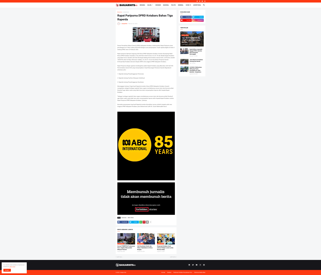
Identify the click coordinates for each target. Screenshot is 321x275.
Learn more (12, 266)
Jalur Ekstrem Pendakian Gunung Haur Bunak (196, 60)
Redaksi (169, 272)
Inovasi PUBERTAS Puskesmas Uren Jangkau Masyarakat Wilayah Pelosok (126, 247)
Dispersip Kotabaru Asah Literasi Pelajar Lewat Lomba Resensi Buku (165, 247)
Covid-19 (188, 5)
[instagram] (200, 265)
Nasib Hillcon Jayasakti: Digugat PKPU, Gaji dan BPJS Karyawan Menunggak (196, 52)
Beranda (142, 5)
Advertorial (197, 5)
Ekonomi (158, 5)
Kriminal (180, 5)
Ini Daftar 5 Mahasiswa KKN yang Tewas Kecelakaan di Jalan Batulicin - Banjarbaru (196, 70)
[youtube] (202, 1)
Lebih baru (119, 257)
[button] (204, 5)
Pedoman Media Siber (199, 272)
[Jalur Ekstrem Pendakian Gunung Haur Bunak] (184, 61)
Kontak (163, 272)
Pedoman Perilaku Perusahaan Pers (182, 272)
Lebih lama (173, 257)
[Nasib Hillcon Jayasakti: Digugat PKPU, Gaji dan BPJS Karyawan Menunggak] (184, 51)
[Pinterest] (144, 222)
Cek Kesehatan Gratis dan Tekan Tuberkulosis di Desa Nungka (145, 247)
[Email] (147, 222)
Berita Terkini (131, 217)
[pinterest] (204, 1)
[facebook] (197, 1)
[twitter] (199, 1)
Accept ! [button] (7, 270)
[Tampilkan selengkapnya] (150, 222)
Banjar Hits (123, 272)
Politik (173, 5)
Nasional (166, 5)
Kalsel (149, 5)
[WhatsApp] (140, 222)
